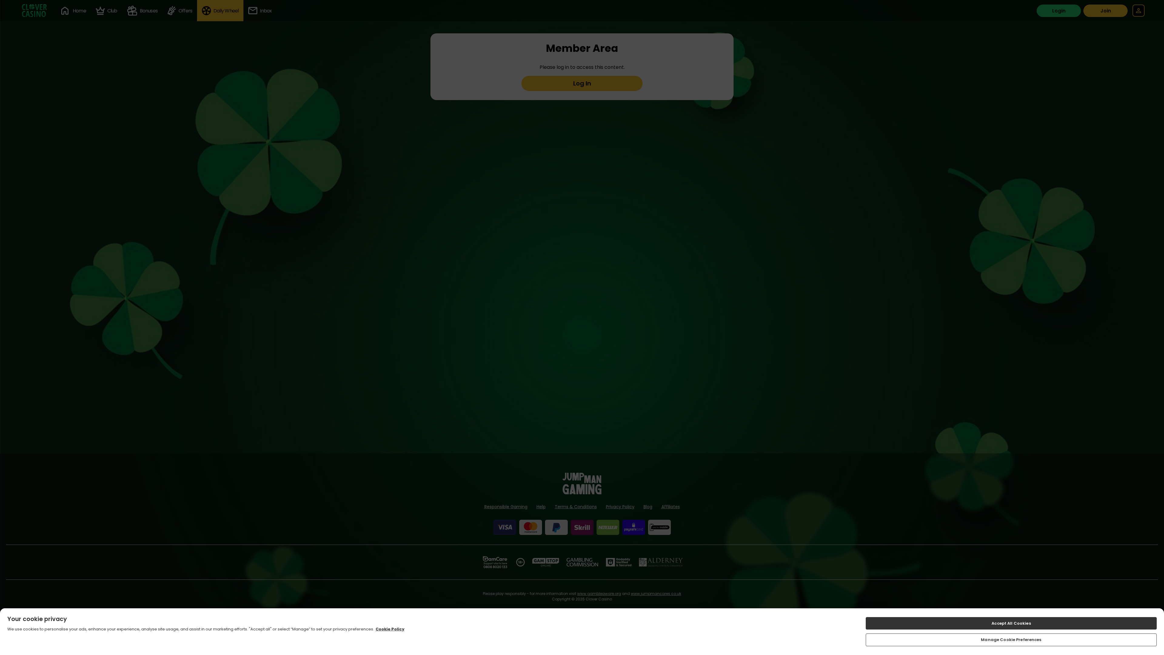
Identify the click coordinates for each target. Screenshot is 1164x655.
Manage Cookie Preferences (1011, 640)
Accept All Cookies (1011, 623)
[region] (582, 631)
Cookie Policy (390, 629)
